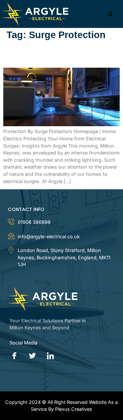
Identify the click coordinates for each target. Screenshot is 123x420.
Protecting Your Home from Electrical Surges (50, 54)
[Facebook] (14, 356)
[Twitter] (32, 356)
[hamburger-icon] (110, 14)
